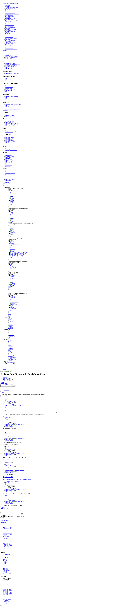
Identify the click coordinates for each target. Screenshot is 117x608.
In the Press (5, 562)
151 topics (10, 468)
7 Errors (2, 392)
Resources (5, 50)
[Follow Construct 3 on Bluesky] (9, 140)
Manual (10, 55)
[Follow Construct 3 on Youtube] (9, 138)
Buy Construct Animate (12, 150)
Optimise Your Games (20, 256)
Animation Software (7, 528)
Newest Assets (13, 170)
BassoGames (2, 396)
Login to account (12, 362)
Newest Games (11, 122)
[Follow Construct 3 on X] (8, 139)
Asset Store (7, 317)
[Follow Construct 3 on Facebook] (10, 141)
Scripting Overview (13, 57)
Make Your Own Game (7, 534)
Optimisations (14, 67)
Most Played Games (15, 123)
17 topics (9, 423)
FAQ (9, 99)
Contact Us (7, 361)
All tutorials (10, 68)
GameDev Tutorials (6, 570)
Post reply (2, 382)
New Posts (10, 132)
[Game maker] (10, 184)
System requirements (14, 56)
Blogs (6, 353)
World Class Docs (12, 105)
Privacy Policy (6, 600)
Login (7, 182)
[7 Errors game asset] (0, 391)
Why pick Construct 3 (13, 96)
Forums (7, 329)
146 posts (14, 423)
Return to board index (10, 512)
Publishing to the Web (15, 64)
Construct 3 (17, 188)
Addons (10, 155)
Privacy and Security (14, 98)
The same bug (5, 474)
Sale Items (10, 180)
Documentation (6, 536)
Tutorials (10, 80)
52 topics (9, 437)
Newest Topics (13, 116)
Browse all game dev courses (13, 73)
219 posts (14, 404)
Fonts (9, 158)
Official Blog (13, 131)
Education (5, 91)
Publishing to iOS (12, 66)
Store (4, 143)
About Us (5, 559)
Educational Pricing (12, 106)
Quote (12, 407)
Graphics (11, 160)
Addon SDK (12, 58)
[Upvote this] (9, 405)
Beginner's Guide (11, 63)
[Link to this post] (8, 406)
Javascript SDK (11, 89)
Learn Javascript (6, 546)
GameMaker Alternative (7, 533)
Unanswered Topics (7, 366)
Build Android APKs (14, 65)
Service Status (5, 603)
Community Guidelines (7, 573)
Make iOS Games (19, 255)
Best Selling (11, 171)
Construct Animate (17, 208)
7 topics (9, 500)
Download (12, 86)
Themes (10, 163)
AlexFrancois (7, 462)
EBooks (10, 157)
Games (10, 159)
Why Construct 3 (6, 543)
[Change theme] (11, 363)
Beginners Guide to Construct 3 (22, 252)
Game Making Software (7, 527)
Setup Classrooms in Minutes (16, 104)
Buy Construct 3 (11, 149)
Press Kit (4, 561)
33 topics (9, 404)
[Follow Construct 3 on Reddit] (9, 137)
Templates (11, 162)
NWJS (11, 87)
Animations (12, 156)
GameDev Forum (6, 569)
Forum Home (11, 115)
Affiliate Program (6, 554)
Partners (4, 547)
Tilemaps (10, 165)
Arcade (6, 339)
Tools (9, 166)
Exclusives (10, 174)
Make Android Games (20, 254)
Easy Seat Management (7, 544)
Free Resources (13, 97)
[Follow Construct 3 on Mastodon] (10, 142)
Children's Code (6, 601)
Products (4, 4)
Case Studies (5, 538)
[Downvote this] (19, 405)
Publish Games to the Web (21, 253)
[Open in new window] (3, 416)
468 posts (14, 437)
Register (4, 182)
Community (5, 110)
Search (4, 369)
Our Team (5, 560)
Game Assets (5, 568)
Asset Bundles (12, 179)
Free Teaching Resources (8, 545)
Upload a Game (12, 125)
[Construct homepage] (10, 3)
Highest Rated (12, 173)
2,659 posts (15, 468)
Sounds (12, 161)
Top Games (11, 121)
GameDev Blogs (6, 571)
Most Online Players (13, 124)
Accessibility (5, 602)
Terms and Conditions (7, 599)
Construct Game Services (20, 223)
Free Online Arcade (6, 572)
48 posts (13, 500)
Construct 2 (13, 272)
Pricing (4, 535)
